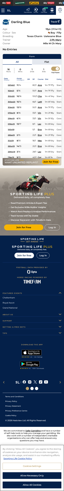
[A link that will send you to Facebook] (24, 382)
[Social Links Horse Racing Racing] (32, 388)
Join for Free (50, 161)
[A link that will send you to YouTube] (46, 382)
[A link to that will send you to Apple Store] (32, 354)
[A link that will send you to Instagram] (29, 382)
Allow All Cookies (32, 484)
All (17, 61)
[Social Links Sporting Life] (27, 388)
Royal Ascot (8, 302)
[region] (32, 468)
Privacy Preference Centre (16, 411)
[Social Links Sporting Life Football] (36, 388)
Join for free (24, 255)
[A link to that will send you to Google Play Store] (32, 365)
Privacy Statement (13, 406)
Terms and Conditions (14, 397)
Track (54, 21)
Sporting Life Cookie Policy (17, 458)
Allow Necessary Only (32, 475)
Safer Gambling (33, 430)
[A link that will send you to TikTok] (40, 382)
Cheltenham (9, 297)
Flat (46, 61)
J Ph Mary (55, 39)
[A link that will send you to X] (35, 382)
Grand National (10, 308)
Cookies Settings (32, 466)
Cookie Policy (10, 415)
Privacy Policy (11, 401)
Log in (43, 255)
